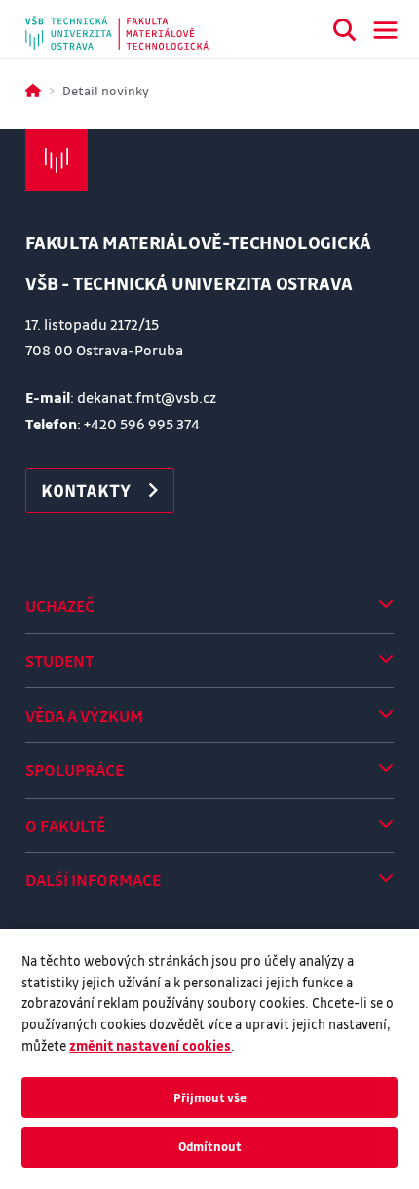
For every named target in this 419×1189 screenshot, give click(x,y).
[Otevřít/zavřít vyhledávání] (345, 33)
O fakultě (65, 825)
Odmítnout (210, 1146)
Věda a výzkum (84, 715)
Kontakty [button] (86, 490)
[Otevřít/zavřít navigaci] (385, 30)
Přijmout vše (210, 1097)
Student (59, 660)
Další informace (93, 880)
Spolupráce (74, 770)
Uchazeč (60, 605)
